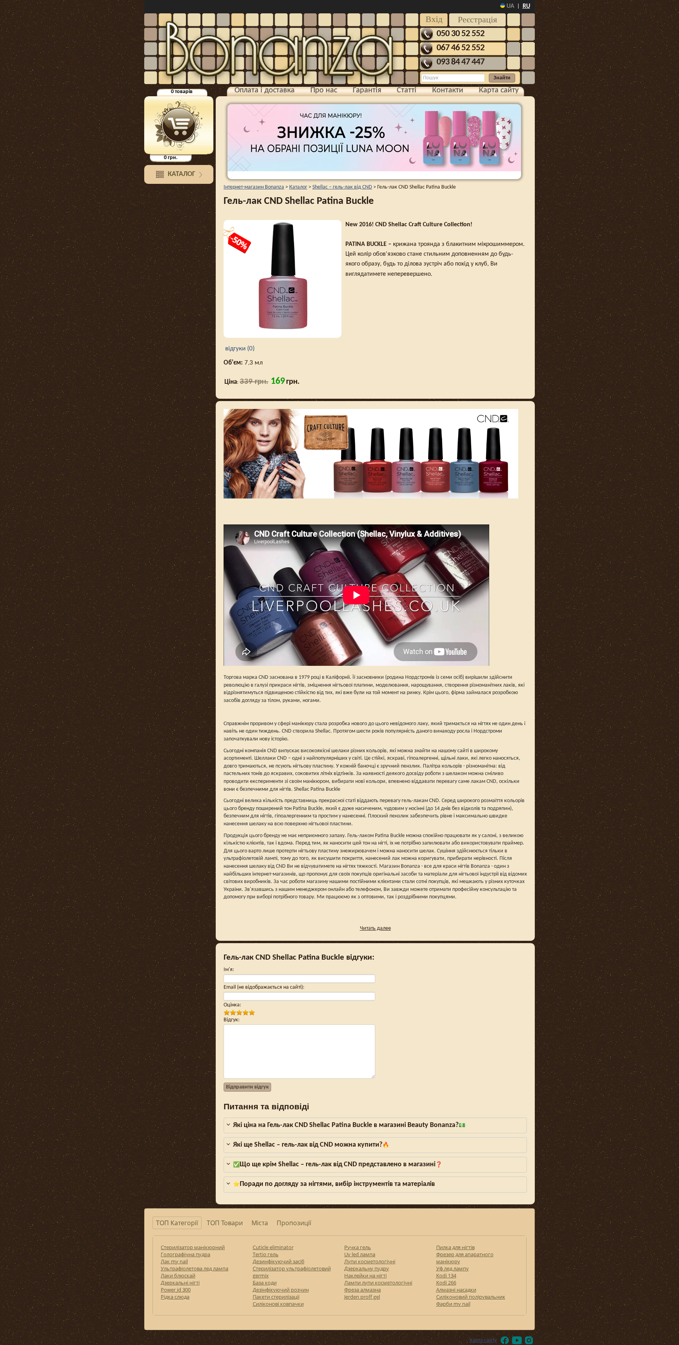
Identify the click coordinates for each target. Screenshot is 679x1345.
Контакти (447, 90)
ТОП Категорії (177, 1223)
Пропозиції (294, 1223)
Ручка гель (357, 1247)
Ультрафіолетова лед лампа (194, 1268)
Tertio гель (266, 1254)
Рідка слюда (175, 1296)
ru (526, 6)
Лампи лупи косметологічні (378, 1282)
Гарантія (367, 90)
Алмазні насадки (456, 1289)
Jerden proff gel (362, 1296)
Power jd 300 (176, 1289)
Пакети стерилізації (276, 1296)
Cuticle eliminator (273, 1247)
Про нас (323, 90)
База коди (265, 1282)
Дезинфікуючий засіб (279, 1261)
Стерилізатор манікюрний (193, 1247)
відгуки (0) (239, 348)
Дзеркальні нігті (180, 1282)
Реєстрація (477, 19)
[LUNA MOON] (374, 137)
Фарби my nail (453, 1303)
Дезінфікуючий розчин (281, 1289)
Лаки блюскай (178, 1275)
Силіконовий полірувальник (470, 1296)
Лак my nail (174, 1261)
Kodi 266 (446, 1282)
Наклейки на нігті (365, 1275)
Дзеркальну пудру (366, 1268)
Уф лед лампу (452, 1268)
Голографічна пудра (185, 1254)
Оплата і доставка (265, 90)
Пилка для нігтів (455, 1247)
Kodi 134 (446, 1275)
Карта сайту (499, 90)
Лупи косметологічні (369, 1261)
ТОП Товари (225, 1223)
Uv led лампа (359, 1254)
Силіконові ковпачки (278, 1303)
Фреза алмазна (362, 1289)
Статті (407, 90)
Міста (259, 1223)
